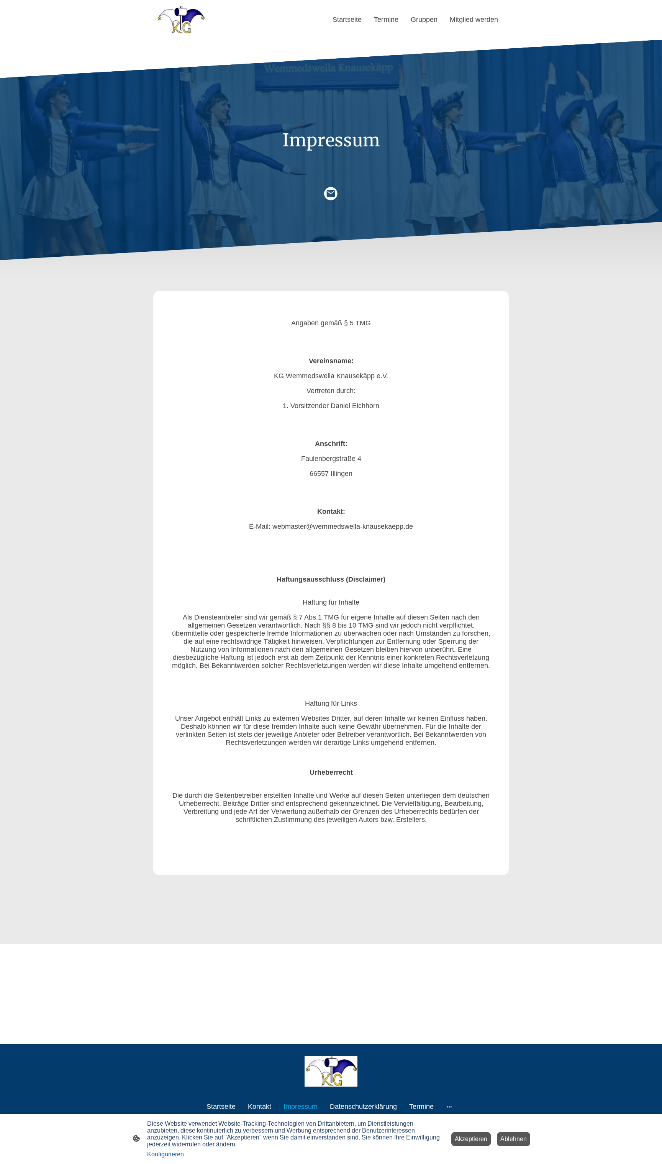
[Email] (331, 194)
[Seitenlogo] (180, 20)
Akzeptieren (471, 1139)
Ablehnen (513, 1139)
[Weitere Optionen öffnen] (449, 1107)
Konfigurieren (165, 1154)
